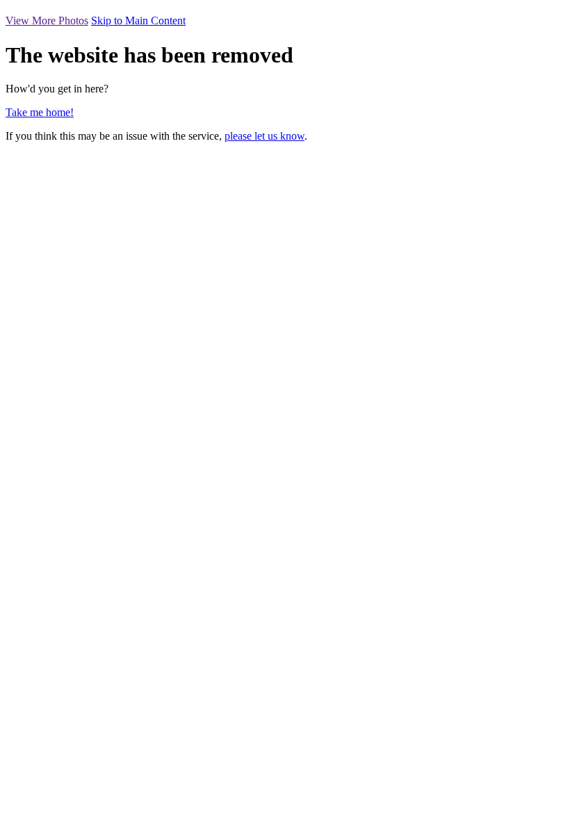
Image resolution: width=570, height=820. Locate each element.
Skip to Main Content (138, 20)
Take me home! (40, 112)
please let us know (264, 136)
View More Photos (47, 20)
